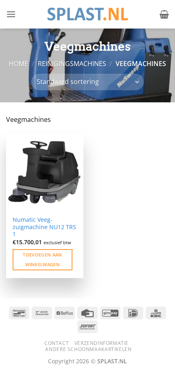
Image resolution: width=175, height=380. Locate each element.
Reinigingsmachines (72, 63)
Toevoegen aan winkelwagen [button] (42, 259)
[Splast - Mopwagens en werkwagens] (87, 14)
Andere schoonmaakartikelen (88, 349)
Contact (56, 343)
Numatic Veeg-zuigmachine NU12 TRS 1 (44, 227)
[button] (11, 14)
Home (18, 63)
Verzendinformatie (101, 343)
